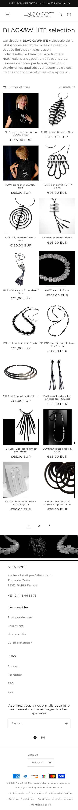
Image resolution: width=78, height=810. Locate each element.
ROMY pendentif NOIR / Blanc (57, 186)
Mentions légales (41, 804)
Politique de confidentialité (26, 793)
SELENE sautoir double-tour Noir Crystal (57, 344)
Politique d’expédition (21, 799)
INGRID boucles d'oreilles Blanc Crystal (21, 503)
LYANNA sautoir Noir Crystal (20, 343)
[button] (7, 14)
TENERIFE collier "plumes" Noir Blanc (21, 450)
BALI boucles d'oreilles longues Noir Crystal (57, 397)
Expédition (15, 675)
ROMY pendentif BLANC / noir (20, 186)
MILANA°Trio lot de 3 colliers (20, 396)
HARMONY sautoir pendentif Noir (21, 292)
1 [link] (28, 526)
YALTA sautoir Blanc (57, 290)
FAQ (11, 683)
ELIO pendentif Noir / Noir (57, 132)
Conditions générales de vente (55, 799)
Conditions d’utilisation (58, 793)
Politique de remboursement (45, 787)
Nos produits (17, 634)
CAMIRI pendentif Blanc (57, 237)
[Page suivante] (49, 526)
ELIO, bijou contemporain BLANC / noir (21, 133)
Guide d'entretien (20, 642)
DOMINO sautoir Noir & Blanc (57, 450)
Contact (13, 666)
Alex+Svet (21, 783)
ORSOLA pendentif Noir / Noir (20, 239)
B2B (11, 691)
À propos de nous (20, 617)
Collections (16, 626)
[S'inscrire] (66, 723)
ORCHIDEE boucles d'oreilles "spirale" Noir (57, 503)
